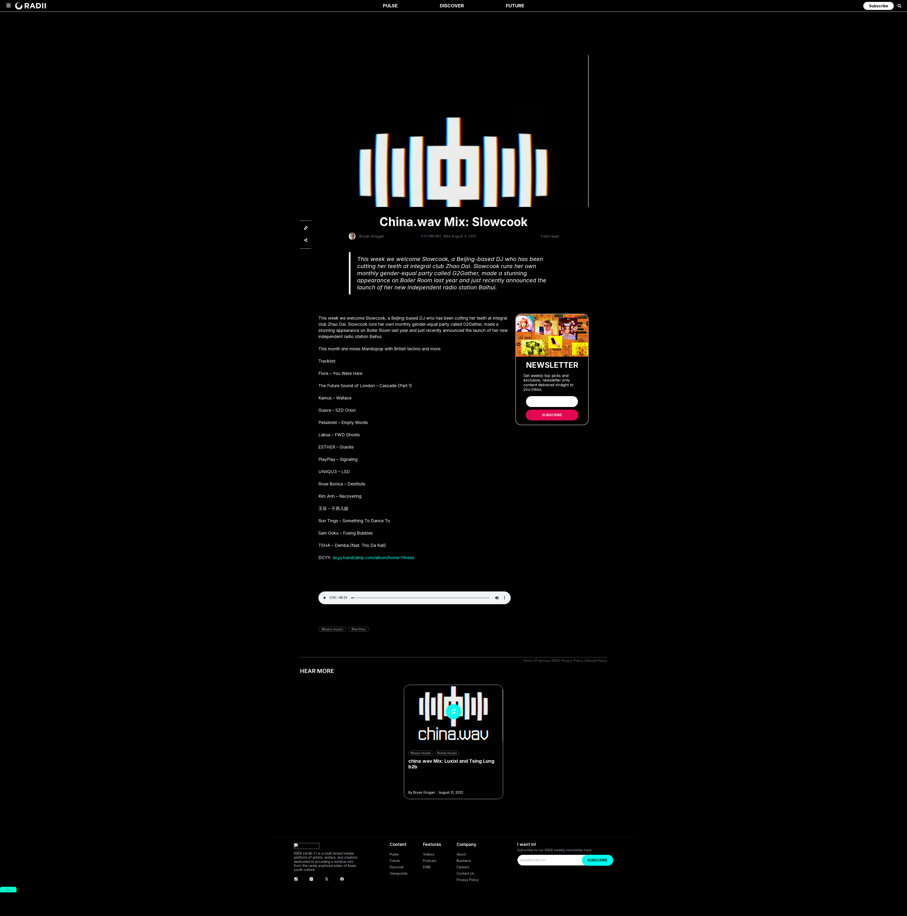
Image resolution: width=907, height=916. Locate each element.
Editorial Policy (596, 661)
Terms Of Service (536, 661)
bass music (333, 629)
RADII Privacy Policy (567, 661)
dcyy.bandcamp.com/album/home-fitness (373, 557)
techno (360, 629)
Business (464, 861)
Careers (463, 867)
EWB (426, 867)
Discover (397, 867)
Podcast (429, 861)
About (461, 854)
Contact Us (465, 873)
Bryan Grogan (371, 236)
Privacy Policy (468, 880)
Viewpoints (399, 873)
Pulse (394, 854)
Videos (428, 854)
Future (395, 861)
